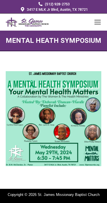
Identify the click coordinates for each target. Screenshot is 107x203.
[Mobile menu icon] (97, 22)
